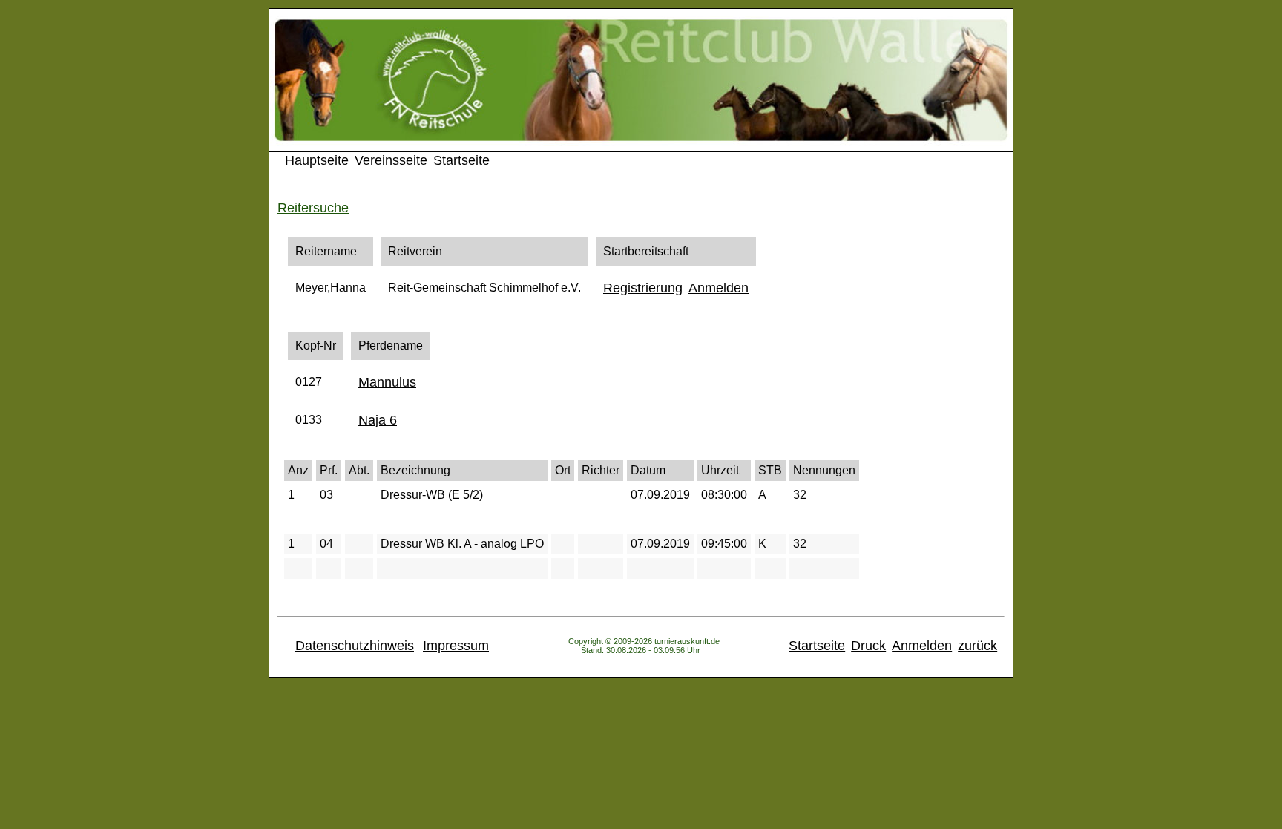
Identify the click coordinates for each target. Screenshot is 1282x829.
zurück (977, 645)
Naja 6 (377, 420)
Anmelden (718, 288)
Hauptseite (317, 160)
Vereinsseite (391, 160)
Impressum (456, 645)
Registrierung (643, 288)
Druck (868, 645)
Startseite (461, 160)
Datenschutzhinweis (354, 645)
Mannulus (387, 382)
